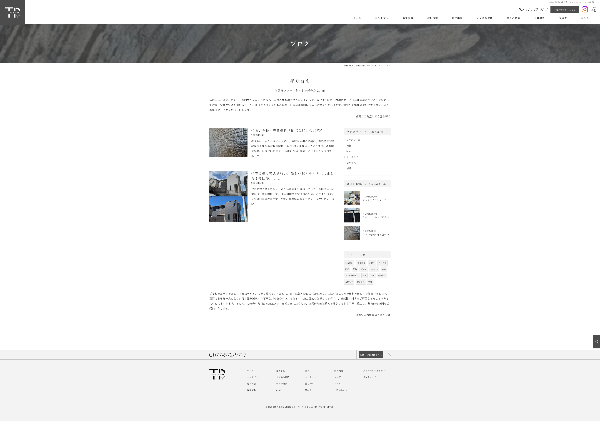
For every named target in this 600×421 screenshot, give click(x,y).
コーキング (352, 157)
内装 (348, 145)
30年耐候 (361, 263)
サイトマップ (369, 377)
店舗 (384, 269)
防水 (348, 151)
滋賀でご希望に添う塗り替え (373, 116)
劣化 (364, 275)
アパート (374, 269)
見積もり (349, 281)
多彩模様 (382, 263)
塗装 (355, 269)
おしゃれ (361, 281)
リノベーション (352, 275)
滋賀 (347, 269)
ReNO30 (349, 263)
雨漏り (350, 168)
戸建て (364, 269)
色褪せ (372, 263)
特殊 (370, 281)
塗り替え (351, 162)
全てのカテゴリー (355, 139)
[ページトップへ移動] (388, 355)
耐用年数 (382, 275)
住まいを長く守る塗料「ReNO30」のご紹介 (287, 130)
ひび (372, 275)
